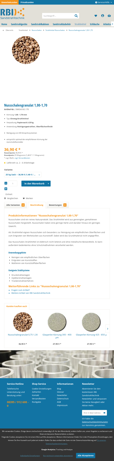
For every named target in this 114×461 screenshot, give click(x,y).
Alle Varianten (15, 205)
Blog (59, 388)
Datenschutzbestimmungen (95, 422)
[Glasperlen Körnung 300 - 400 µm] (57, 322)
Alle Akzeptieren (86, 455)
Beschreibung (36, 205)
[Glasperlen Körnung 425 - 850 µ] (91, 322)
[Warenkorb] (109, 16)
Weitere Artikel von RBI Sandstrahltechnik (30, 293)
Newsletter (62, 395)
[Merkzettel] (96, 16)
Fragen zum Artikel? (20, 290)
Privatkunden (27, 2)
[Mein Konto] (103, 16)
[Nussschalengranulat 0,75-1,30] (23, 322)
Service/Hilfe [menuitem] (103, 2)
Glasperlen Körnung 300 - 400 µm (57, 336)
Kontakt (35, 395)
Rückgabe (36, 402)
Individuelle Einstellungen (30, 455)
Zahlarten (36, 392)
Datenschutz (63, 398)
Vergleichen (12, 198)
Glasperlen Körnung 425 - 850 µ (91, 334)
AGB (59, 402)
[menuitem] (60, 16)
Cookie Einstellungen (41, 388)
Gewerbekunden (9, 2)
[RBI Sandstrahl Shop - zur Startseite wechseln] (20, 13)
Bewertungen (57, 205)
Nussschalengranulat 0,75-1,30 (23, 334)
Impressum (62, 405)
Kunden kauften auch (16, 306)
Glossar (60, 392)
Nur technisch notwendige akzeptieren (58, 455)
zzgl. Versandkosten (22, 158)
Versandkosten (39, 398)
